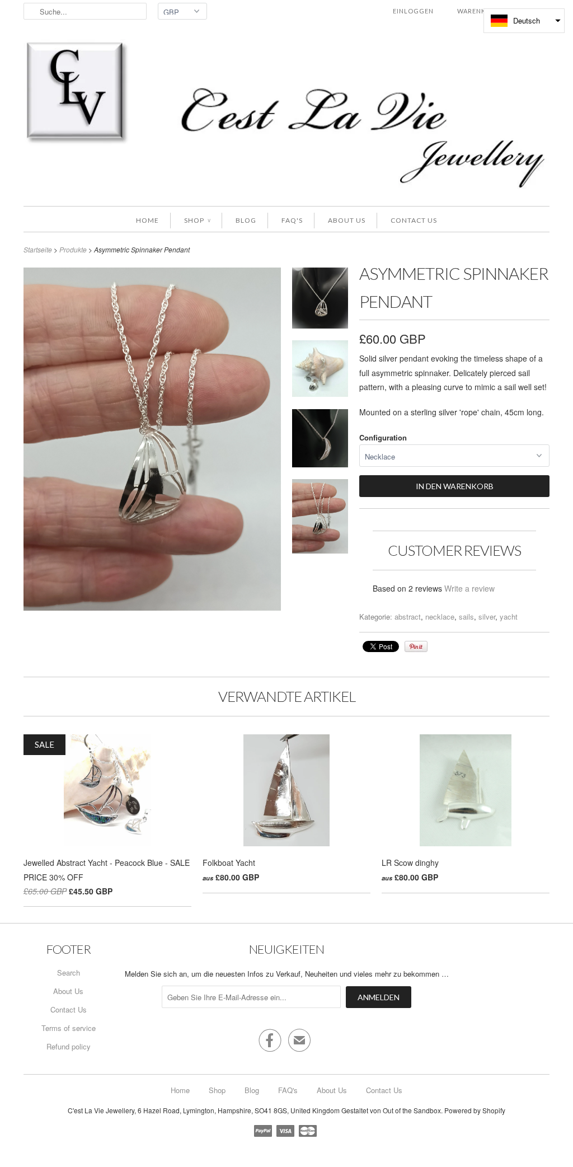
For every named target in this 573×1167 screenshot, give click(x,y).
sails (466, 616)
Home (147, 220)
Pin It (416, 646)
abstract (407, 616)
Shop (197, 220)
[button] (524, 20)
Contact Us (414, 220)
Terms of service (68, 1028)
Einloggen (413, 11)
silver (486, 616)
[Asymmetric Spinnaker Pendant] (320, 300)
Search (68, 972)
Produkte (73, 249)
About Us (346, 220)
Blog (246, 220)
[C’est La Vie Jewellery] (286, 117)
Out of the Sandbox (412, 1110)
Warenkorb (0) (484, 11)
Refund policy (68, 1046)
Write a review (469, 588)
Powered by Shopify (474, 1110)
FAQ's (292, 220)
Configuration (383, 437)
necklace (439, 616)
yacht (509, 616)
